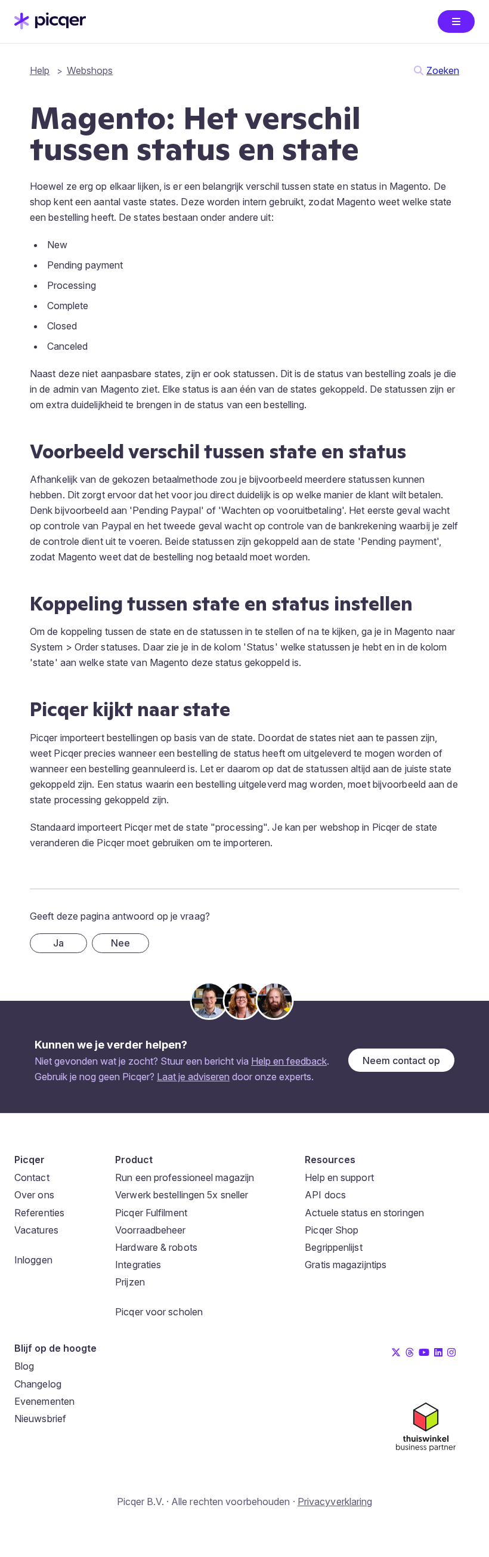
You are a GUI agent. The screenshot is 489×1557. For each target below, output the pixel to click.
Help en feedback (289, 1061)
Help (39, 70)
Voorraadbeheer (150, 1230)
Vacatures (36, 1230)
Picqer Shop (331, 1230)
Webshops (90, 70)
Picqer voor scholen (159, 1312)
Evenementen (44, 1401)
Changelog (37, 1384)
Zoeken (442, 70)
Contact (31, 1177)
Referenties (39, 1213)
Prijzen (130, 1282)
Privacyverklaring (335, 1501)
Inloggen (33, 1260)
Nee (120, 943)
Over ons (34, 1195)
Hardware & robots (156, 1247)
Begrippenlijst (333, 1247)
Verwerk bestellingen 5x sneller (181, 1195)
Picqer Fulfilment (151, 1213)
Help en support (339, 1177)
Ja (58, 943)
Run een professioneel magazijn (184, 1177)
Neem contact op (401, 1060)
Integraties (138, 1265)
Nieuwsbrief (40, 1419)
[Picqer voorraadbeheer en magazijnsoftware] (50, 26)
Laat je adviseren (193, 1077)
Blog (24, 1366)
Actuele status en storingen (364, 1213)
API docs (325, 1195)
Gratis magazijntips (345, 1265)
